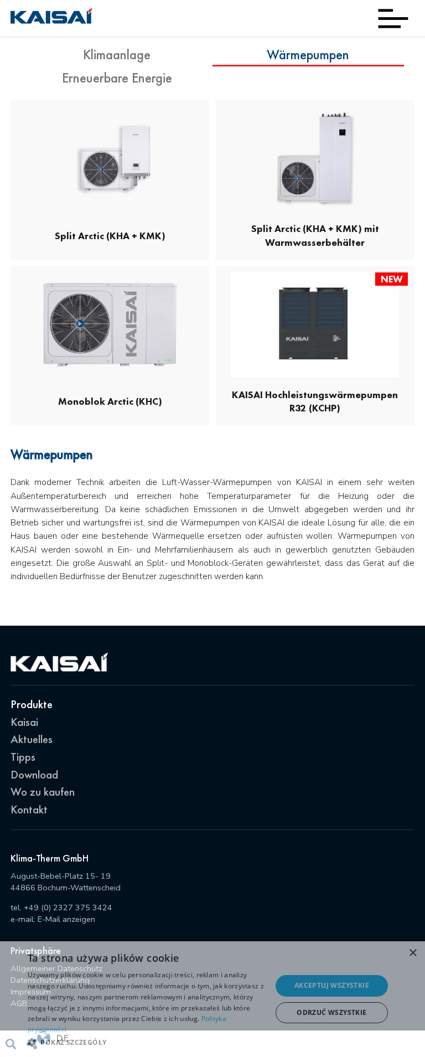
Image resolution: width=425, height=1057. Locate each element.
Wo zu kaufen (43, 791)
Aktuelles (32, 738)
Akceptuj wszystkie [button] (331, 985)
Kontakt (29, 809)
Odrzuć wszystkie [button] (331, 1012)
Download (34, 774)
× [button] (412, 953)
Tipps (23, 756)
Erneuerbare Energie (117, 77)
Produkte (32, 704)
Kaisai (24, 721)
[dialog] (212, 999)
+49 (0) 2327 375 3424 (68, 907)
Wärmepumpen (308, 54)
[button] (146, 1042)
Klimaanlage (117, 54)
